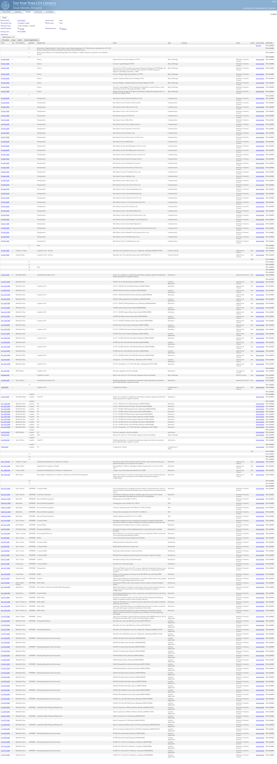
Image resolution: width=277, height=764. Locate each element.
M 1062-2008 (5, 250)
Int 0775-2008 (5, 597)
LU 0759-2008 (5, 647)
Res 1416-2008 (5, 533)
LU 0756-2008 (5, 621)
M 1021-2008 (5, 64)
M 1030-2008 (5, 107)
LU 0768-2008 (5, 725)
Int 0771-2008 (5, 559)
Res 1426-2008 (5, 303)
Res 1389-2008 (5, 470)
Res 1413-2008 (5, 494)
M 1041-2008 (5, 154)
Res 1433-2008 (5, 364)
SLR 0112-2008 (5, 503)
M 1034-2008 (5, 124)
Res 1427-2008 (5, 312)
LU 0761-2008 (5, 664)
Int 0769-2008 (5, 551)
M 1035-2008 (5, 128)
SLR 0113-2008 (5, 507)
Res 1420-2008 (5, 593)
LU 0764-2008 (5, 690)
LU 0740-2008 (5, 342)
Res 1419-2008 (5, 474)
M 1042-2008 (5, 159)
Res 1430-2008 (5, 338)
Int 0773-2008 (5, 578)
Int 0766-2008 (5, 538)
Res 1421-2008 (5, 602)
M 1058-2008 (5, 228)
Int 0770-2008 (5, 555)
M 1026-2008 (5, 87)
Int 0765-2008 (5, 529)
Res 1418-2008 (5, 574)
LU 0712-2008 (5, 308)
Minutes (64, 29)
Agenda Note (41, 43)
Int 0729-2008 (5, 371)
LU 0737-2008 (5, 333)
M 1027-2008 (5, 91)
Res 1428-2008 (5, 320)
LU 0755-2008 (5, 616)
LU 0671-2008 (5, 282)
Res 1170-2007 (5, 462)
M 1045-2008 (5, 172)
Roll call (258, 45)
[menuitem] (5, 40)
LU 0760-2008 (5, 655)
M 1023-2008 (5, 74)
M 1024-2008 (5, 78)
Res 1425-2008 (5, 295)
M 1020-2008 (5, 59)
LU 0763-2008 (5, 681)
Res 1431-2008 (5, 346)
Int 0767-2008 (5, 542)
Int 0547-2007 (5, 275)
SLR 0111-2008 (5, 499)
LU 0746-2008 (5, 359)
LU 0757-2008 (5, 629)
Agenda (22, 29)
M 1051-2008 (5, 198)
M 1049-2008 (5, 189)
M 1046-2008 (5, 176)
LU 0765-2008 (5, 699)
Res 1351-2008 (5, 466)
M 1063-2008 (5, 255)
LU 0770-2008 (5, 742)
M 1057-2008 (5, 224)
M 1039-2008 (5, 146)
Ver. (13, 43)
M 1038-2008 (5, 141)
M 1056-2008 (5, 219)
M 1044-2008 (5, 167)
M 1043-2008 (5, 163)
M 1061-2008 (5, 241)
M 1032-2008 (5, 115)
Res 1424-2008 (5, 286)
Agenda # (31, 43)
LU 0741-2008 (5, 351)
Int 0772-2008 (5, 564)
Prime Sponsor (20, 43)
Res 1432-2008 (5, 355)
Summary (184, 43)
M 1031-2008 (5, 111)
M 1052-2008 (5, 202)
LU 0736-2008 (5, 325)
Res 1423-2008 (5, 610)
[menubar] (20, 40)
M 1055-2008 (5, 215)
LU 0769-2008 (5, 733)
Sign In (274, 1)
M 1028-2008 (5, 98)
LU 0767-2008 (5, 716)
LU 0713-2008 (5, 316)
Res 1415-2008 (5, 525)
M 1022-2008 (5, 68)
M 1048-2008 (5, 185)
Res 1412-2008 (5, 488)
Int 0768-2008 (5, 546)
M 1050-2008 (5, 193)
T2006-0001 (4, 387)
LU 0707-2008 (5, 299)
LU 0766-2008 (5, 707)
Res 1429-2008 (5, 329)
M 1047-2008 (5, 180)
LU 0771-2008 (5, 750)
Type (169, 43)
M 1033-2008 (5, 120)
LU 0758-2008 (5, 638)
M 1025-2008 (5, 83)
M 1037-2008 (5, 137)
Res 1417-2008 (5, 568)
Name (115, 43)
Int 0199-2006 (5, 380)
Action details (260, 59)
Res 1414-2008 (5, 520)
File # (2, 43)
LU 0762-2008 (5, 673)
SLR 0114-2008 (5, 512)
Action (238, 43)
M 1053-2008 (5, 206)
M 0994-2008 (5, 375)
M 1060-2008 (5, 237)
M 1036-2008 (5, 133)
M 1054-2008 (5, 211)
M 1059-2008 (5, 232)
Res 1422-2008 (5, 606)
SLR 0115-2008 (5, 516)
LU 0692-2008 (5, 290)
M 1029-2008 (5, 102)
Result (252, 43)
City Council (21, 20)
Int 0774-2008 (5, 583)
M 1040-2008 (5, 150)
